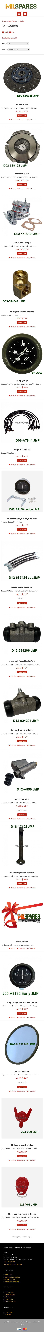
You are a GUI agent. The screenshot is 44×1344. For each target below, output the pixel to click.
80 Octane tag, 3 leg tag (22, 1145)
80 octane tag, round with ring (22, 1214)
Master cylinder (22, 799)
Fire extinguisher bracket (22, 872)
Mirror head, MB (22, 1071)
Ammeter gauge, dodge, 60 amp (22, 518)
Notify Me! (22, 603)
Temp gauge (22, 380)
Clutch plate (22, 105)
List (12, 32)
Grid (6, 32)
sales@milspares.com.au (13, 1264)
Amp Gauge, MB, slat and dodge (22, 1002)
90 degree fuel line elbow (22, 311)
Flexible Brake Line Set (22, 587)
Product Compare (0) (9, 38)
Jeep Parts (12, 21)
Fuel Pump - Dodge (22, 242)
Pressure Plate (22, 173)
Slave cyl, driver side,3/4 (22, 730)
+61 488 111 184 (9, 1262)
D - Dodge (21, 21)
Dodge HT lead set (22, 449)
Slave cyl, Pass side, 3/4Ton (22, 661)
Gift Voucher (22, 941)
